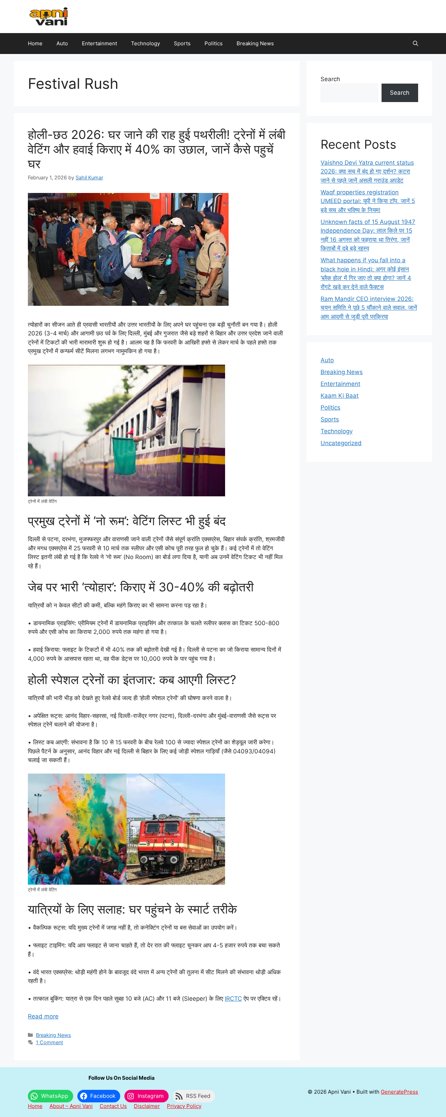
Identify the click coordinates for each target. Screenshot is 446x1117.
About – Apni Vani (71, 1106)
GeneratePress (399, 1091)
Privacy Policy (184, 1106)
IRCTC (233, 998)
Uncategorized (341, 443)
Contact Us (113, 1106)
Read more (43, 1016)
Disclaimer (147, 1106)
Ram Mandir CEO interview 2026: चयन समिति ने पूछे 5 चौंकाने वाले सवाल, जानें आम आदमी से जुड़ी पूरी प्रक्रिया (369, 307)
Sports (182, 43)
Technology (145, 43)
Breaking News (255, 43)
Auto (62, 43)
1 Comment (49, 1042)
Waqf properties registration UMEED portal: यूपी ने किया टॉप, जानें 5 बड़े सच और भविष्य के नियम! (368, 201)
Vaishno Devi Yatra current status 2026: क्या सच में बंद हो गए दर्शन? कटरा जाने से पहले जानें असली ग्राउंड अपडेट (367, 171)
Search (330, 79)
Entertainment (99, 43)
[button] (415, 43)
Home (35, 43)
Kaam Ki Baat (340, 395)
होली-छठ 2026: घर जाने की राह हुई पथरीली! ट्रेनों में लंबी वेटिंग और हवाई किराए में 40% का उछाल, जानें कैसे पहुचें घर (156, 149)
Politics (214, 43)
